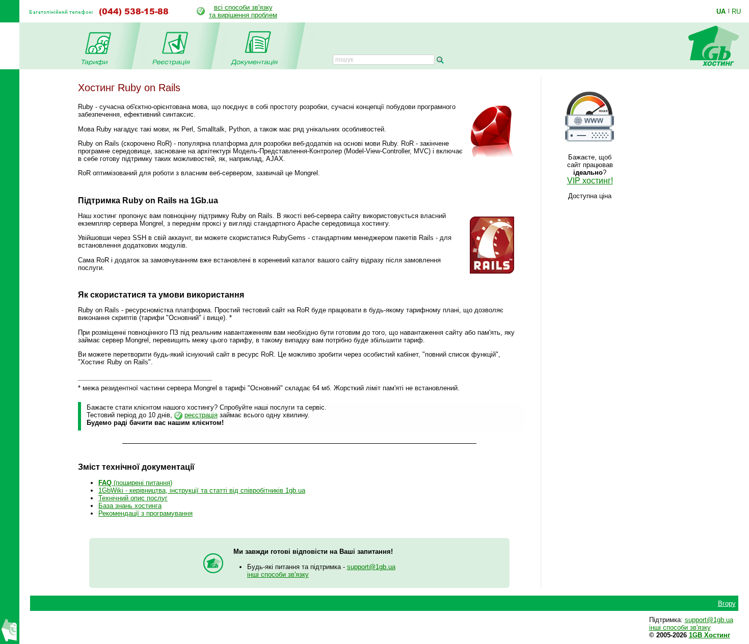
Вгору (727, 603)
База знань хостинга (130, 505)
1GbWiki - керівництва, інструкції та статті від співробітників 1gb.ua (201, 490)
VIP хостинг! (590, 180)
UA (721, 11)
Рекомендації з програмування (145, 513)
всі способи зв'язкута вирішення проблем (243, 11)
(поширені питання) (135, 483)
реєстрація (201, 415)
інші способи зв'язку (278, 574)
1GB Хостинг (709, 635)
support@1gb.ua (371, 567)
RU (736, 11)
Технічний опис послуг (133, 498)
